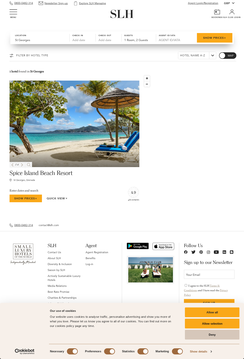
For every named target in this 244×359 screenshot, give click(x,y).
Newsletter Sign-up (56, 3)
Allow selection (212, 323)
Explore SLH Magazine (92, 3)
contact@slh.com (49, 225)
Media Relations (57, 286)
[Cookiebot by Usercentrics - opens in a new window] (24, 351)
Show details (198, 351)
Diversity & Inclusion (60, 264)
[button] (12, 165)
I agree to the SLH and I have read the (206, 290)
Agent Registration (97, 252)
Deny (212, 334)
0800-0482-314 (23, 3)
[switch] (109, 351)
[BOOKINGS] (217, 11)
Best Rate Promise (58, 292)
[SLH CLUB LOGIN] (232, 11)
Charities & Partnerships (62, 297)
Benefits (90, 258)
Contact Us (54, 252)
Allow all (212, 312)
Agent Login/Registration (203, 3)
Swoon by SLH (56, 270)
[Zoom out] (147, 84)
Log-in (89, 264)
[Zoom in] (147, 78)
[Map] (188, 146)
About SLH (54, 258)
